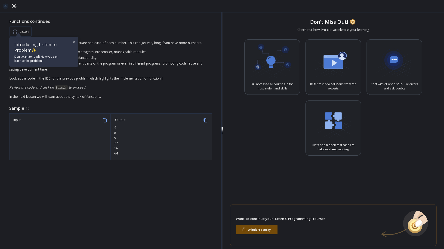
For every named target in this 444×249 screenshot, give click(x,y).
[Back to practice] (5, 6)
